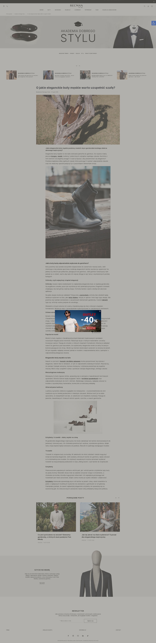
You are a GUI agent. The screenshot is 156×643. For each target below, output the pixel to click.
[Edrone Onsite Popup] (78, 321)
